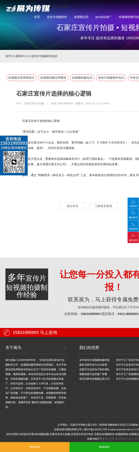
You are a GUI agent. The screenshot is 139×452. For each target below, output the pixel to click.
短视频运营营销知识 (21, 77)
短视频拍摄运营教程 (53, 77)
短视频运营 (81, 16)
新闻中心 (21, 56)
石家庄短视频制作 (104, 434)
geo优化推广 (103, 16)
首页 (37, 16)
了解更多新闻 (103, 206)
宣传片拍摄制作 (57, 16)
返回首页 (72, 206)
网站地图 (109, 438)
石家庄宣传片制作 (83, 434)
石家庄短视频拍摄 (39, 434)
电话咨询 (35, 446)
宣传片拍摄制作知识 (44, 56)
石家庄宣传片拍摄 (34, 103)
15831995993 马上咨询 (35, 332)
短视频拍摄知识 (82, 77)
